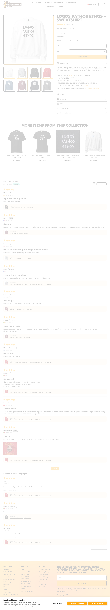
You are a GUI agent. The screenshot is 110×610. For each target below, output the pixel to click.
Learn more (37, 607)
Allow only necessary (77, 603)
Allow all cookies (97, 603)
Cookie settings (57, 603)
